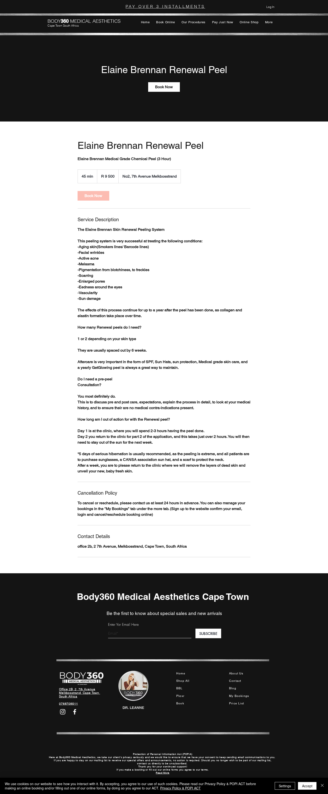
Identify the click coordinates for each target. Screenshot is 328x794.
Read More (163, 772)
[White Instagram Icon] (62, 711)
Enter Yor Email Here (123, 624)
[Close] (322, 786)
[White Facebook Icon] (74, 711)
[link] (164, 87)
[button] (165, 22)
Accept (307, 785)
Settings (285, 785)
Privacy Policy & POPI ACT (180, 788)
